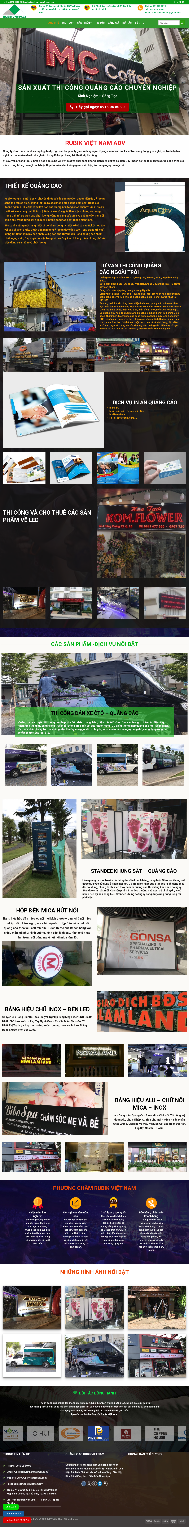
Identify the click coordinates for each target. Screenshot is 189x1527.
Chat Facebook (13, 1513)
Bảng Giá (113, 22)
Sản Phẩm (83, 22)
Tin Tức (100, 22)
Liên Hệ (139, 22)
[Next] (181, 81)
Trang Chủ (52, 22)
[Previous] (7, 81)
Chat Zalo (11, 1506)
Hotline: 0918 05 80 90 (17, 1520)
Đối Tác (127, 22)
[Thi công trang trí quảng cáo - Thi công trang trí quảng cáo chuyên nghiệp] (15, 11)
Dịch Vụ (67, 22)
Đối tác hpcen (71, 1519)
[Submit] (182, 22)
